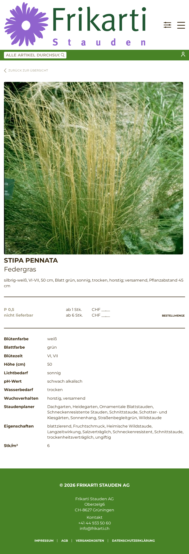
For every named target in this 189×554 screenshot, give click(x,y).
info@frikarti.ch (95, 528)
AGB (64, 540)
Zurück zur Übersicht (28, 70)
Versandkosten (90, 540)
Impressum (43, 540)
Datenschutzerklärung (133, 540)
